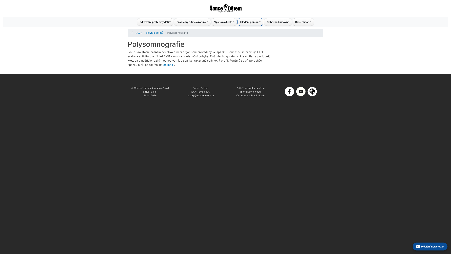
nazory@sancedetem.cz (200, 95)
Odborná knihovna (278, 21)
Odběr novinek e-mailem (250, 88)
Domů (138, 33)
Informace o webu (250, 91)
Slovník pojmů (154, 32)
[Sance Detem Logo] (225, 7)
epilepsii (168, 64)
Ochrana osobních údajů (250, 95)
